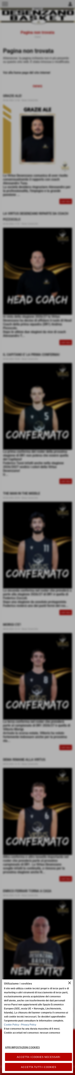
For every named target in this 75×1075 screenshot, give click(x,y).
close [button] (69, 982)
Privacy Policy (28, 1024)
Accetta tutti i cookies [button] (38, 1067)
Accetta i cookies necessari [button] (38, 1057)
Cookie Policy (11, 1024)
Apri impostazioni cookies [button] (22, 1047)
